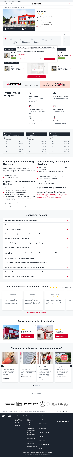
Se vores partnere (21, 54)
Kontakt (41, 436)
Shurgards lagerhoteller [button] (11, 3)
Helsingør (46, 196)
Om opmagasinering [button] (23, 3)
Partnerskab (41, 425)
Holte (58, 196)
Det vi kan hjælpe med (45, 379)
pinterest (66, 411)
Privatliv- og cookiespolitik (35, 452)
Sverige (26, 411)
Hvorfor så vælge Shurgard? (29, 424)
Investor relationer (19, 1)
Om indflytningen (61, 376)
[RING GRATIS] (62, 3)
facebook (57, 411)
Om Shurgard (11, 1)
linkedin (69, 411)
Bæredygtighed (42, 428)
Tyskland (21, 411)
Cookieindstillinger (23, 58)
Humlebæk (40, 196)
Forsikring (42, 440)
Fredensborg (52, 194)
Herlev (22, 328)
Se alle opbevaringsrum (26, 336)
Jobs (40, 448)
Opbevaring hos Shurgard (23, 416)
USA (46, 411)
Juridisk (27, 452)
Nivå (47, 194)
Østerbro (57, 328)
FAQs (24, 452)
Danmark (10, 411)
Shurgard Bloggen (44, 432)
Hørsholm (17, 425)
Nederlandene (32, 411)
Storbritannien (40, 411)
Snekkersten (57, 197)
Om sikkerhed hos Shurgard (26, 377)
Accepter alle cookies (50, 58)
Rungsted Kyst (41, 194)
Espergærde (53, 196)
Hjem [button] (3, 3)
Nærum (50, 197)
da (67, 3)
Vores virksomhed (43, 423)
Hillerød (45, 197)
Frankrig (16, 411)
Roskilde (17, 427)
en (65, 3)
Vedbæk (59, 194)
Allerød (63, 196)
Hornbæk (39, 197)
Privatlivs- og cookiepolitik (38, 51)
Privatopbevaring (31, 443)
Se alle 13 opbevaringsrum (36, 76)
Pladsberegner (30, 441)
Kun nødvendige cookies (36, 58)
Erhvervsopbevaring (32, 446)
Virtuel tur (41, 26)
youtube (63, 411)
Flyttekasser (4, 1)
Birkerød (64, 194)
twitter (60, 411)
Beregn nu (6, 378)
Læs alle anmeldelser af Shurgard (36, 312)
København (18, 422)
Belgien (5, 411)
